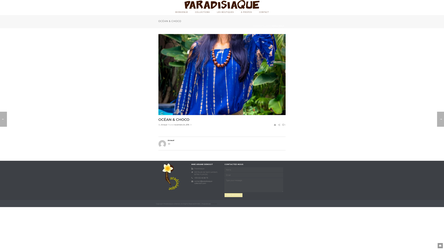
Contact (264, 12)
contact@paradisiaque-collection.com (203, 182)
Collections (202, 12)
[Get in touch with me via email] (169, 144)
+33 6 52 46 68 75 (201, 178)
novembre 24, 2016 (181, 125)
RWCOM (214, 204)
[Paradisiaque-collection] (222, 4)
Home (255, 26)
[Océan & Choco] (222, 74)
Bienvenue (181, 12)
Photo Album (264, 26)
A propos (246, 12)
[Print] (275, 124)
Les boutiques (225, 12)
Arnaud (164, 125)
